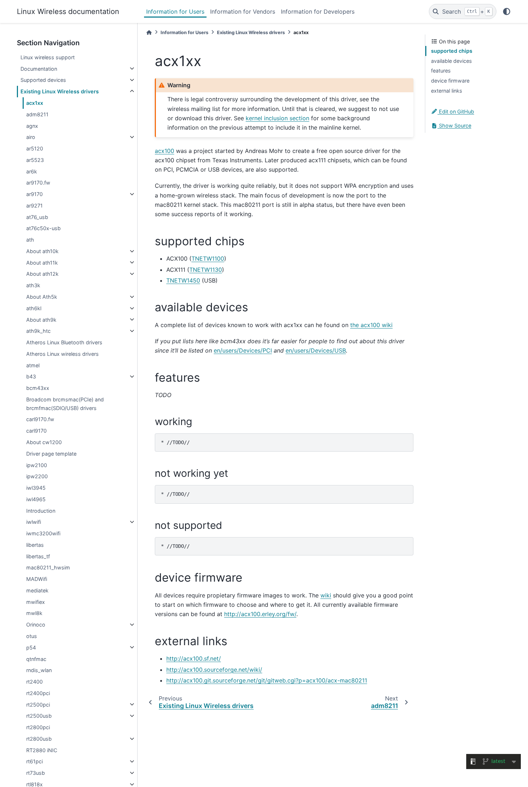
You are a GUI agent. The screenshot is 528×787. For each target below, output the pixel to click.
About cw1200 (44, 442)
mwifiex (35, 602)
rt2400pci (38, 693)
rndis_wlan (39, 670)
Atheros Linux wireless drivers (62, 354)
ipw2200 (37, 476)
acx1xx (34, 103)
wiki (325, 595)
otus (31, 636)
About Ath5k (41, 297)
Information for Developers (318, 11)
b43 (31, 376)
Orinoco (35, 624)
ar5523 (35, 160)
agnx (32, 125)
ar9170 (34, 194)
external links (446, 91)
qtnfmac (36, 659)
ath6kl (33, 308)
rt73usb (35, 773)
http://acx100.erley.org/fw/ (260, 614)
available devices (451, 61)
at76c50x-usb (43, 228)
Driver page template (51, 453)
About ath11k (42, 262)
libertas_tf (38, 556)
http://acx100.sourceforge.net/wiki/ (214, 669)
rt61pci (34, 761)
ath (30, 240)
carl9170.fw (40, 419)
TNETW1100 (207, 258)
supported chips (451, 51)
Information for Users (175, 11)
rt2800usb (39, 739)
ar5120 (34, 148)
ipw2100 (36, 465)
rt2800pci (38, 727)
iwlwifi (33, 522)
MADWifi (36, 579)
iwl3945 (36, 488)
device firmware (450, 81)
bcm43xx (37, 388)
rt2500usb (39, 716)
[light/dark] (506, 11)
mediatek (37, 590)
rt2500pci (38, 704)
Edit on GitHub (455, 111)
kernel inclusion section (277, 118)
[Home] (149, 32)
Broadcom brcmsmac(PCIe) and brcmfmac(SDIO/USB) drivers (65, 403)
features (441, 70)
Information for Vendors (242, 11)
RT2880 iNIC (41, 750)
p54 (31, 647)
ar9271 (34, 205)
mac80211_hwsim (48, 567)
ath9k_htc (38, 331)
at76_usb (37, 217)
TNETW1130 (205, 269)
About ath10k (42, 251)
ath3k (33, 285)
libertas (35, 545)
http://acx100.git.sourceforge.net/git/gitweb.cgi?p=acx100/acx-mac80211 (266, 680)
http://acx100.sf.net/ (193, 658)
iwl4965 (36, 499)
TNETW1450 (183, 280)
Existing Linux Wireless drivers (59, 91)
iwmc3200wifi (43, 533)
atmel (33, 365)
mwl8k (34, 613)
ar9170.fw (38, 183)
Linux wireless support (47, 57)
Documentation (38, 68)
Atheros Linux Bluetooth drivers (64, 342)
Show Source (454, 125)
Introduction (40, 510)
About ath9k (41, 319)
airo (30, 137)
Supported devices (43, 80)
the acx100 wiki (371, 325)
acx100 (164, 150)
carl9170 (36, 431)
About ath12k (42, 274)
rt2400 (34, 682)
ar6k (31, 171)
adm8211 (37, 114)
